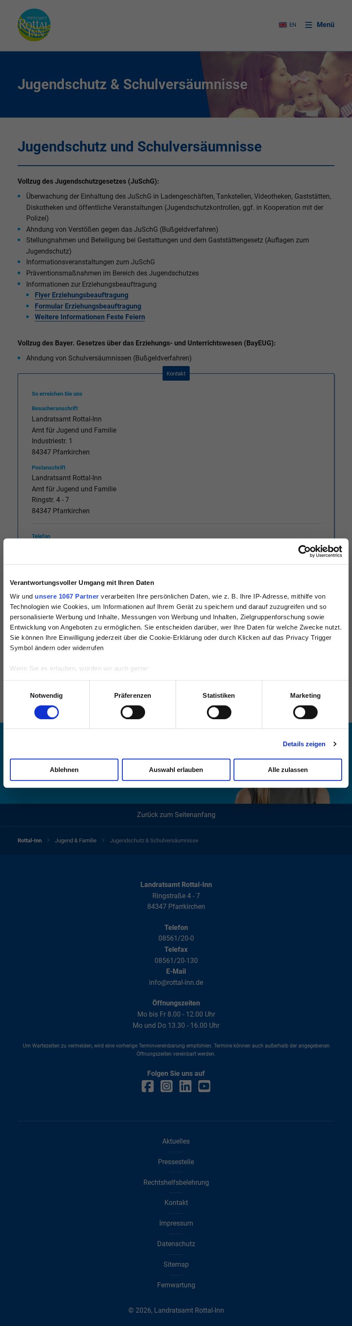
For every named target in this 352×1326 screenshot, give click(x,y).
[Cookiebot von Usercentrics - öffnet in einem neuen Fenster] (304, 551)
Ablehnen (64, 769)
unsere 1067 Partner (67, 595)
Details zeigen (304, 744)
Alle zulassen (288, 769)
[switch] (133, 712)
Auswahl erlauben (176, 769)
